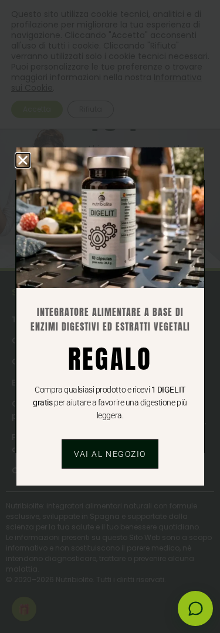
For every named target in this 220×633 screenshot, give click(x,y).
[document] (110, 316)
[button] (22, 160)
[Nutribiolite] (195, 608)
